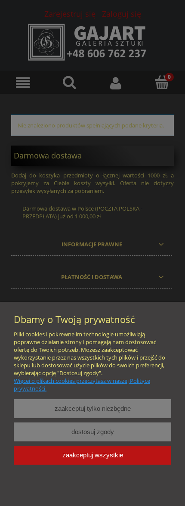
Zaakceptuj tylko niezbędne (93, 408)
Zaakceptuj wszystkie (92, 455)
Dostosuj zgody (92, 431)
